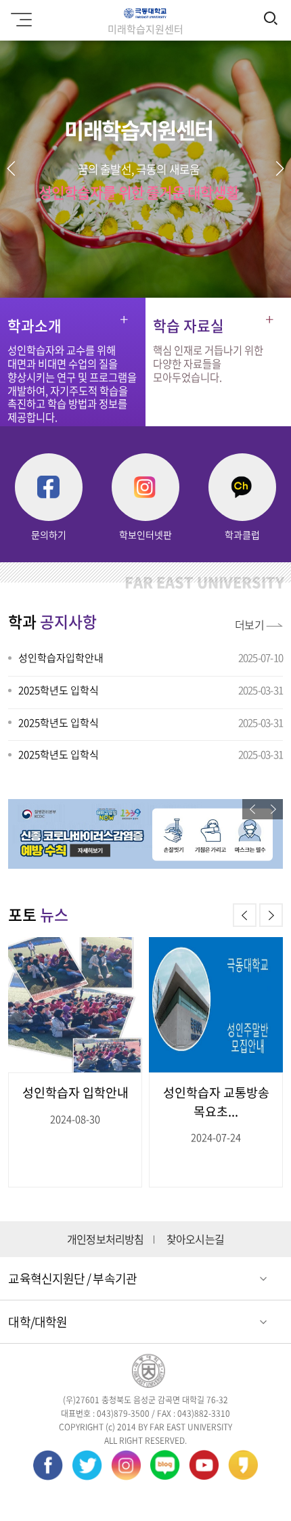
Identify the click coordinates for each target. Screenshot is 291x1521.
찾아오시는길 (195, 1239)
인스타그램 (126, 1465)
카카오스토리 (243, 1465)
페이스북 (47, 1465)
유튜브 (204, 1465)
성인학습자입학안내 (61, 657)
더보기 (250, 624)
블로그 (165, 1465)
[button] (279, 168)
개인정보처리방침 (105, 1239)
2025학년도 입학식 (58, 690)
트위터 (87, 1465)
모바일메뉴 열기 (24, 20)
